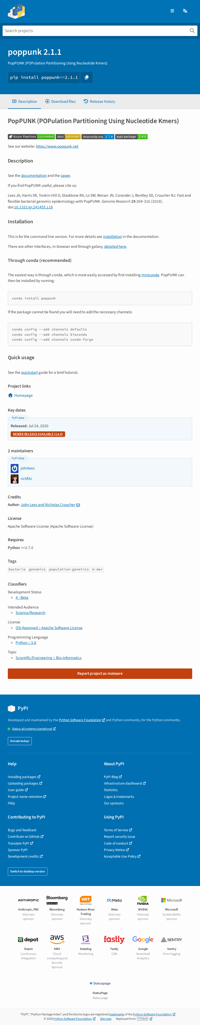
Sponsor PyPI (18, 849)
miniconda (150, 275)
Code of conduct (116, 843)
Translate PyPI (18, 843)
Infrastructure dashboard (123, 783)
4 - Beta (22, 597)
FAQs (11, 803)
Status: (32, 729)
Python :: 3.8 (26, 643)
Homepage (23, 395)
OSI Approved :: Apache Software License (49, 628)
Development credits (23, 856)
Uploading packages (23, 783)
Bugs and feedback (22, 830)
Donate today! (19, 741)
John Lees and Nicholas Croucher (48, 505)
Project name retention (25, 796)
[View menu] (172, 11)
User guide (16, 789)
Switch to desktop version (27, 871)
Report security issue (119, 836)
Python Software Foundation (80, 720)
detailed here (115, 246)
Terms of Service (116, 830)
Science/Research (30, 613)
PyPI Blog (111, 776)
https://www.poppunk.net (57, 146)
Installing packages (22, 776)
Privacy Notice (114, 849)
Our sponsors (114, 803)
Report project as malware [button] (100, 673)
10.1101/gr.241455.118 (33, 207)
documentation (34, 175)
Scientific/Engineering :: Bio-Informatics (49, 658)
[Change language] (185, 11)
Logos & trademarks (119, 796)
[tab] (24, 101)
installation (112, 236)
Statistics (111, 789)
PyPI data (18, 418)
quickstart (29, 372)
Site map (105, 1019)
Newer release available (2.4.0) (38, 434)
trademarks (116, 1014)
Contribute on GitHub (24, 836)
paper (65, 175)
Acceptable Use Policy (120, 856)
